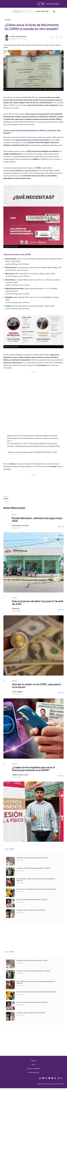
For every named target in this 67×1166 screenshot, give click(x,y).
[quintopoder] (48, 4)
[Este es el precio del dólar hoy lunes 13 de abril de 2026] (33, 645)
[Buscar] (15, 11)
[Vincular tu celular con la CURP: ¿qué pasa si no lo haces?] (33, 728)
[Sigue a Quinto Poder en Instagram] (49, 1078)
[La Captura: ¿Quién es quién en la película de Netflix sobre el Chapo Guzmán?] (10, 913)
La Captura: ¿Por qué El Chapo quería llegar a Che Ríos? (33, 868)
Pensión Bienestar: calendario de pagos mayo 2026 (37, 519)
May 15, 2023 (52, 452)
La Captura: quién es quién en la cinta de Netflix (30, 910)
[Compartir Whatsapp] (60, 37)
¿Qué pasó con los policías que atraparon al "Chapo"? (32, 858)
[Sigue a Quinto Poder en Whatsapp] (40, 1078)
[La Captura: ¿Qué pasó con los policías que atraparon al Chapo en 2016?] (10, 861)
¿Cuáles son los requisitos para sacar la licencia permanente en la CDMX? (33, 769)
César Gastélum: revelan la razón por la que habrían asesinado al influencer (35, 879)
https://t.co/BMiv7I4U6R (51, 446)
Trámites (6, 501)
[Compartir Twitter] (56, 37)
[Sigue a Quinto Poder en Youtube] (52, 1078)
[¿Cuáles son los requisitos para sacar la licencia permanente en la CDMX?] (33, 811)
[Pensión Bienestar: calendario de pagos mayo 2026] (33, 562)
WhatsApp (7, 466)
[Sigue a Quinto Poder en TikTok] (55, 1078)
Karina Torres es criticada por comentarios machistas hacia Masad (36, 889)
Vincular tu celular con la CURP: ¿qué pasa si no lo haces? (36, 686)
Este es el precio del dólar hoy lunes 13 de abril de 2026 (37, 602)
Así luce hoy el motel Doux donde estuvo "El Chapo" (32, 899)
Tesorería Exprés (31, 170)
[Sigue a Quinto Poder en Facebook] (43, 1078)
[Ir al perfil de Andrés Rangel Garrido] (7, 37)
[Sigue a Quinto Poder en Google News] (60, 1078)
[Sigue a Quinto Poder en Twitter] (46, 1078)
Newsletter (7, 469)
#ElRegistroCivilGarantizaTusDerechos (28, 446)
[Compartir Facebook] (52, 37)
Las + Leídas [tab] (9, 849)
